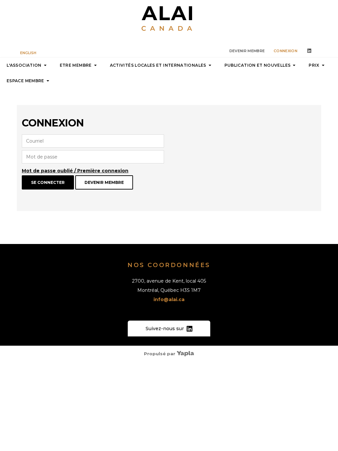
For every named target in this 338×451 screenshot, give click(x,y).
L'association (24, 65)
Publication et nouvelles (257, 65)
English (28, 53)
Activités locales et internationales (158, 65)
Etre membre (76, 65)
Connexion (285, 51)
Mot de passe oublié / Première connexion (75, 171)
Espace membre (25, 80)
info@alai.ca (169, 299)
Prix (314, 65)
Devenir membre (247, 51)
